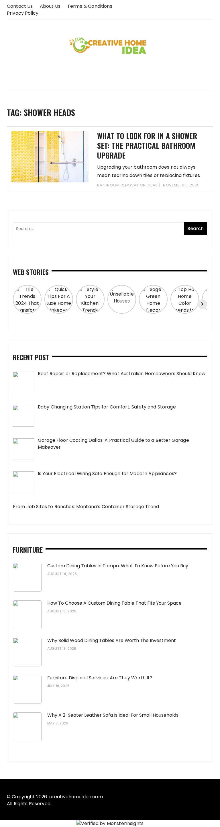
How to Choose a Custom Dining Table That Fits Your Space (114, 603)
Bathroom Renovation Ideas (127, 185)
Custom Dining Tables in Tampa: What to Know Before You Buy (117, 565)
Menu (110, 81)
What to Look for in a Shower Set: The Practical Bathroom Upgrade (147, 145)
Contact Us (20, 6)
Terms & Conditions (89, 6)
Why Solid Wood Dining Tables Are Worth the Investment (111, 640)
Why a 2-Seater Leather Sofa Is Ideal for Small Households (112, 715)
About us (50, 6)
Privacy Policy (22, 13)
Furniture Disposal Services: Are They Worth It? (99, 677)
